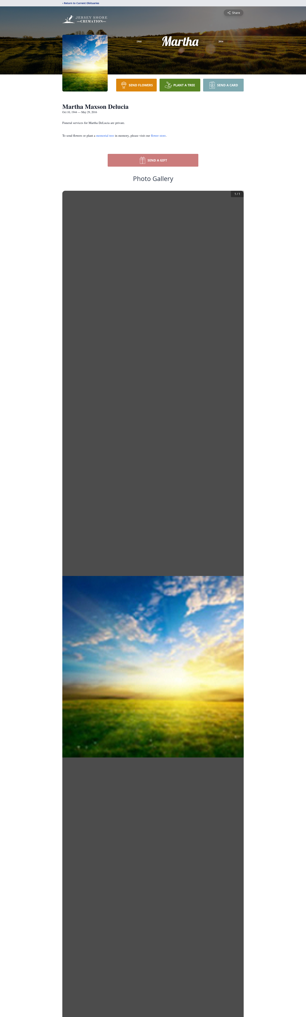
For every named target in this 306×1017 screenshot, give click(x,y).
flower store (158, 135)
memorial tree (105, 135)
